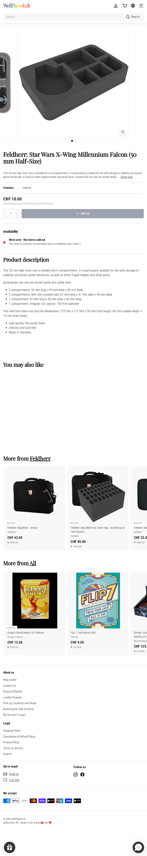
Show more (127, 177)
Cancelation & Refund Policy (19, 736)
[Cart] (124, 5)
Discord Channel (12, 691)
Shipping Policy (12, 730)
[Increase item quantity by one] (16, 213)
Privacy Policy (11, 742)
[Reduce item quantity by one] (5, 213)
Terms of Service (13, 748)
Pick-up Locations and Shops (20, 703)
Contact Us (9, 685)
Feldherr (26, 188)
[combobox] (73, 17)
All (33, 563)
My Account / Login (14, 715)
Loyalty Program (12, 697)
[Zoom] (123, 131)
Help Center (10, 680)
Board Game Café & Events (18, 709)
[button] (138, 847)
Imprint (7, 754)
